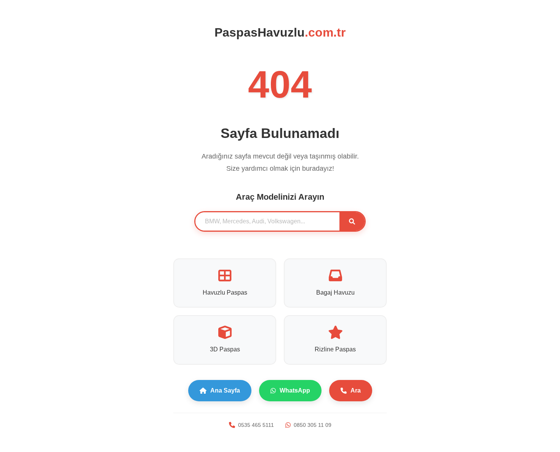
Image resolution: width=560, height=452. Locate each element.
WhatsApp (295, 390)
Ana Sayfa (225, 390)
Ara (355, 390)
